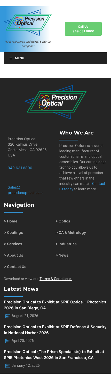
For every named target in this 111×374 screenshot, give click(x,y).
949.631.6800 (20, 168)
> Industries (66, 244)
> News (62, 255)
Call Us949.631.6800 (83, 29)
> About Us (13, 255)
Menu (19, 58)
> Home (10, 221)
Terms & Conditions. (55, 279)
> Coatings (13, 232)
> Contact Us (15, 266)
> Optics (63, 221)
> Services (13, 244)
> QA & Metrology (71, 232)
